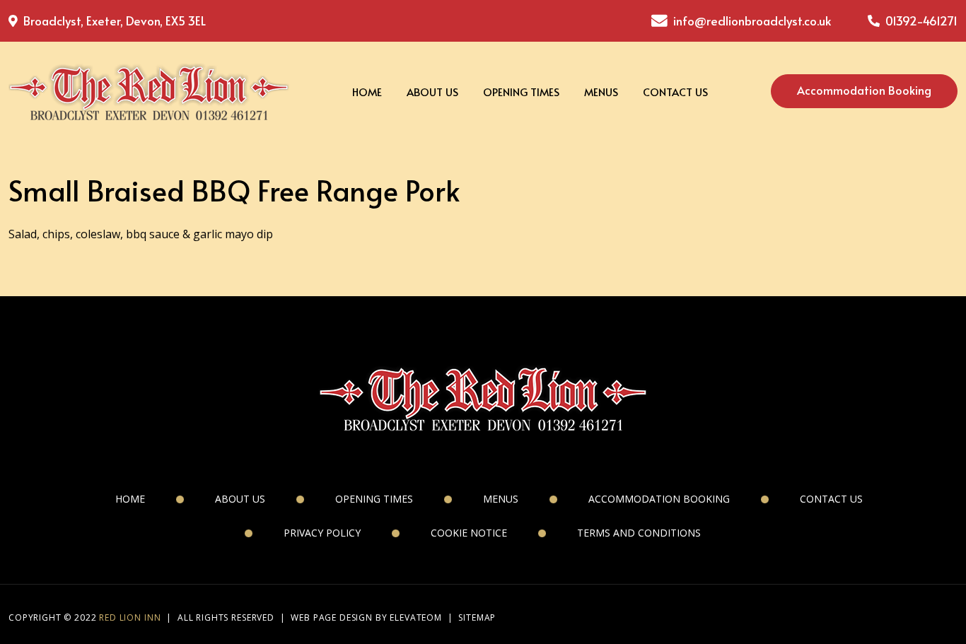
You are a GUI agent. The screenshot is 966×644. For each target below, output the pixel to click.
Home (367, 91)
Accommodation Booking (864, 90)
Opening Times (521, 91)
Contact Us (675, 91)
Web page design (332, 617)
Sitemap (477, 617)
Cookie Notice (469, 532)
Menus (601, 91)
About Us (432, 91)
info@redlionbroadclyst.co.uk (752, 20)
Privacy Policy (322, 532)
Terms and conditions (639, 532)
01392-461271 (920, 20)
